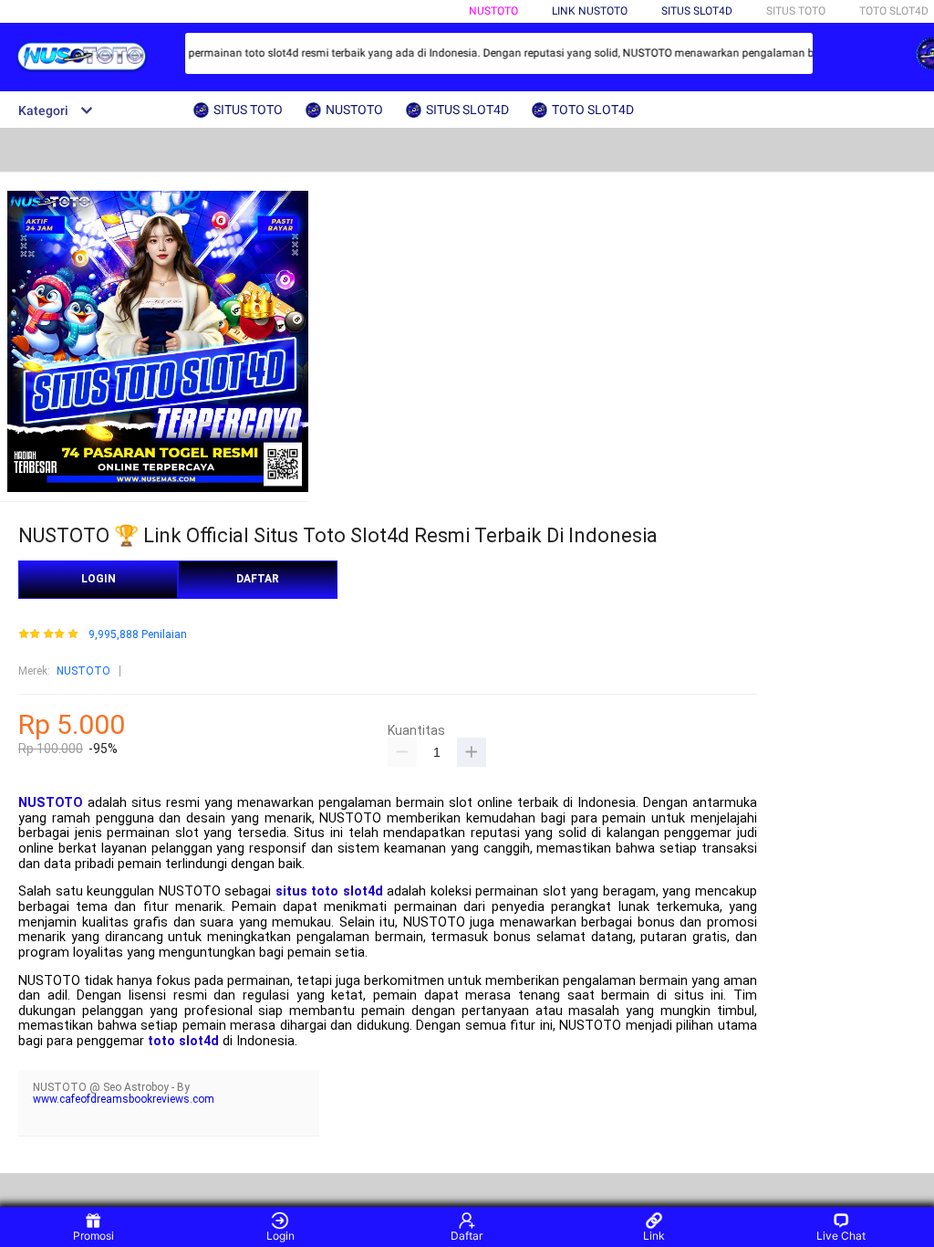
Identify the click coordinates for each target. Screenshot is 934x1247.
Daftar (467, 1235)
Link (654, 1235)
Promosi (93, 1235)
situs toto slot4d (329, 891)
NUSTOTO (493, 11)
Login (280, 1235)
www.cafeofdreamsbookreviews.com (123, 1099)
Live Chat (841, 1235)
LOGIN (98, 578)
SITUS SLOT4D (696, 11)
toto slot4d (183, 1041)
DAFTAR (257, 578)
